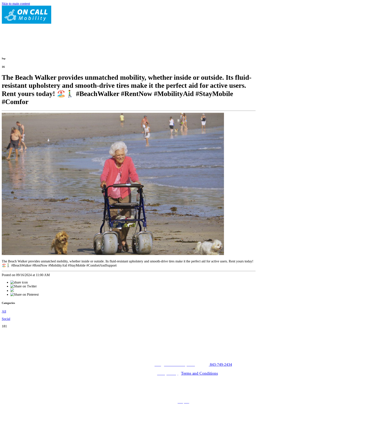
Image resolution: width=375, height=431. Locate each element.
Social (6, 319)
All (4, 311)
